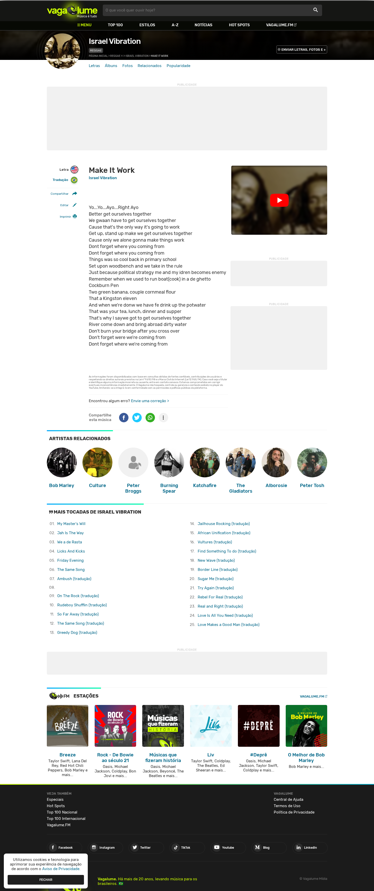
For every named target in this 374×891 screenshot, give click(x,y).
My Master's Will (71, 523)
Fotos (127, 65)
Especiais (55, 799)
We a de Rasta (69, 542)
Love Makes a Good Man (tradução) (229, 624)
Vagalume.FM (279, 25)
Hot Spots (239, 25)
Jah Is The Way (70, 533)
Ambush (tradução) (74, 578)
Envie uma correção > (150, 401)
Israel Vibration (115, 41)
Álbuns (111, 65)
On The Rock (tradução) (78, 596)
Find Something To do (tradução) (227, 551)
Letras (94, 65)
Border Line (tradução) (218, 569)
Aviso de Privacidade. (61, 869)
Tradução (60, 180)
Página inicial (98, 56)
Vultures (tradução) (215, 542)
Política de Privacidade (294, 812)
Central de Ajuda (288, 799)
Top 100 (115, 25)
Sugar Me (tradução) (216, 578)
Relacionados (150, 65)
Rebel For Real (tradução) (220, 597)
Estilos (147, 25)
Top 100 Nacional (62, 812)
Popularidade (178, 65)
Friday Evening (70, 560)
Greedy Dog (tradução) (77, 632)
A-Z (175, 25)
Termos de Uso (287, 806)
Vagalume (72, 10)
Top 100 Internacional (66, 818)
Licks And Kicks (71, 551)
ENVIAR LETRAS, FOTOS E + (303, 49)
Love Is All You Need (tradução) (225, 615)
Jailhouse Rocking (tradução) (224, 523)
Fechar (45, 879)
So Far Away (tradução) (78, 614)
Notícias (203, 25)
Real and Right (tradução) (220, 606)
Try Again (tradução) (216, 588)
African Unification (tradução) (224, 533)
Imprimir (65, 216)
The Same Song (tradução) (80, 623)
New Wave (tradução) (216, 560)
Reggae (96, 50)
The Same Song (71, 569)
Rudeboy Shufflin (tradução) (82, 605)
